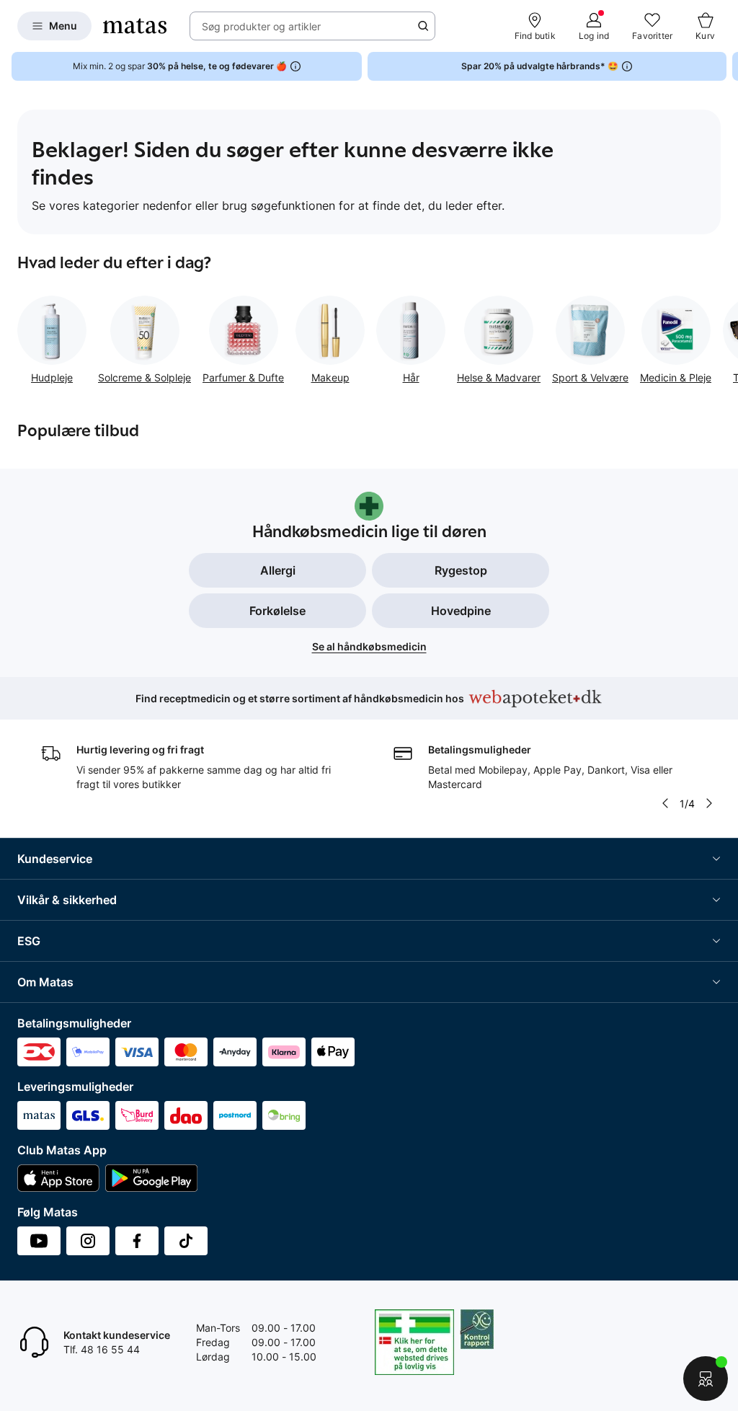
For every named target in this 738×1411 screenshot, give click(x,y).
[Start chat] (705, 1378)
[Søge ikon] (423, 25)
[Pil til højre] (726, 66)
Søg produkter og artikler (261, 26)
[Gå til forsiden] (134, 26)
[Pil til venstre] (665, 803)
